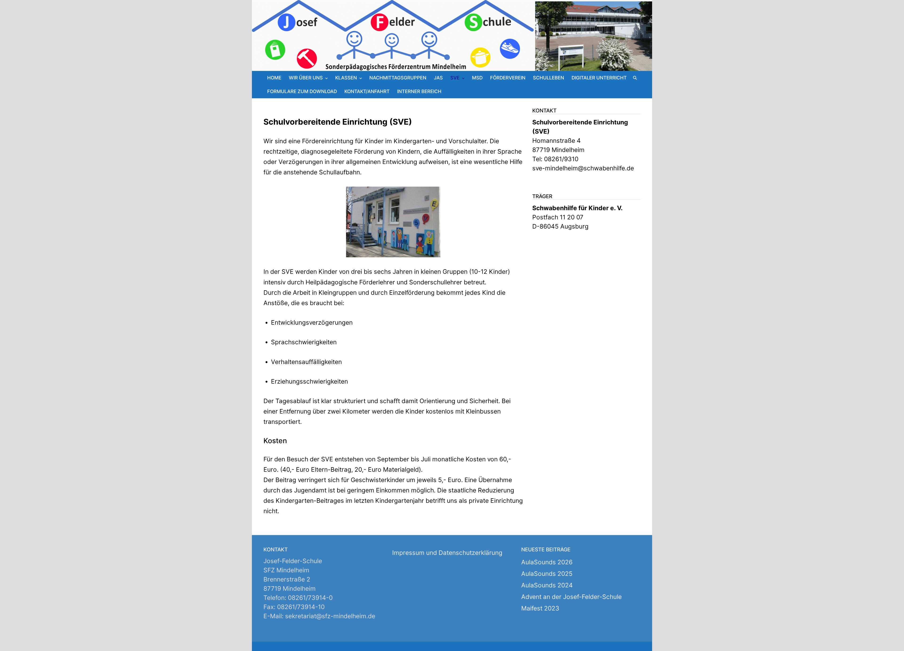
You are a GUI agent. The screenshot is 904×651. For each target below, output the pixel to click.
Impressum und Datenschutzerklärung (447, 552)
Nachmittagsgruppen (397, 78)
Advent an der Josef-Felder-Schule (571, 596)
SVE (455, 78)
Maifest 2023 (540, 608)
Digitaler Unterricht (599, 78)
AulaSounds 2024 (547, 585)
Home (274, 78)
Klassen (346, 78)
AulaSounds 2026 (547, 562)
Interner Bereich (419, 91)
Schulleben (548, 78)
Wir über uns (306, 78)
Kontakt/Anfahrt (367, 91)
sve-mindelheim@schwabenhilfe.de (583, 168)
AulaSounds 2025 (547, 573)
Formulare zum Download (302, 91)
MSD (477, 78)
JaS (438, 78)
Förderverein (507, 78)
